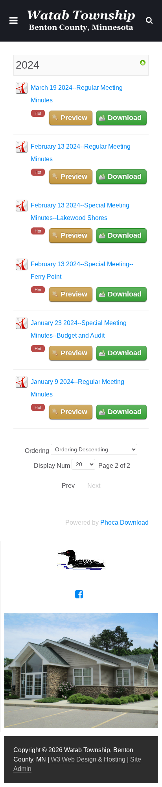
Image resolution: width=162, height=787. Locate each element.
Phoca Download (124, 522)
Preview (74, 118)
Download (125, 118)
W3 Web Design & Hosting (88, 759)
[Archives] (143, 62)
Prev (68, 485)
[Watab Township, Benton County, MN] (81, 20)
